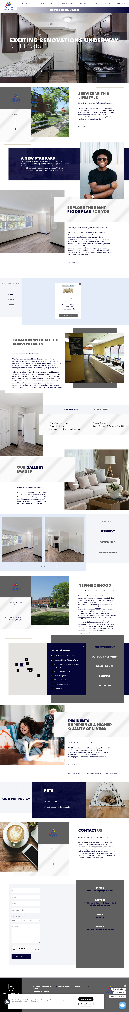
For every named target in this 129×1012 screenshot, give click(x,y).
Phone (14, 903)
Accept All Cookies (86, 999)
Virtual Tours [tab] (108, 552)
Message (15, 926)
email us (100, 917)
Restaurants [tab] (104, 666)
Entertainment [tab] (105, 647)
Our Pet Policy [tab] (16, 799)
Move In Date (17, 917)
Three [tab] (10, 305)
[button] (22, 665)
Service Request (111, 773)
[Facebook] (16, 129)
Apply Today (21, 956)
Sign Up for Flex (74, 773)
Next (57, 566)
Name (14, 890)
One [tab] (10, 294)
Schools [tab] (104, 676)
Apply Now (121, 3)
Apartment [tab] (71, 409)
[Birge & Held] (11, 989)
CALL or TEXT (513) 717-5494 (100, 891)
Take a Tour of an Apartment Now (25, 72)
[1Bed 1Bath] (68, 290)
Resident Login (93, 773)
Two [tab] (11, 299)
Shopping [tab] (104, 685)
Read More (82, 126)
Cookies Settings (86, 1004)
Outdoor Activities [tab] (105, 657)
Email (14, 897)
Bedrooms (16, 910)
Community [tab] (101, 409)
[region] (56, 1001)
